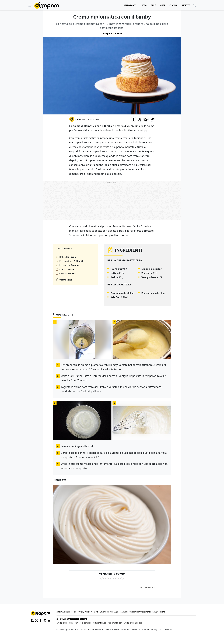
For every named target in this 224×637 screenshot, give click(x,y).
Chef (162, 5)
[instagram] (49, 620)
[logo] (46, 5)
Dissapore (107, 33)
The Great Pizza (115, 623)
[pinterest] (45, 620)
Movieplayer (74, 623)
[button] (133, 119)
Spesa (143, 5)
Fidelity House (99, 623)
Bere (153, 5)
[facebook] (40, 620)
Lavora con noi (106, 612)
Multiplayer (62, 623)
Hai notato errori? (147, 587)
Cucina (173, 5)
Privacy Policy (84, 612)
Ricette (186, 5)
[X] (36, 620)
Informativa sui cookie (66, 612)
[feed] (32, 620)
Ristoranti (130, 5)
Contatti (94, 612)
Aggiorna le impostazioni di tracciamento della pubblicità (139, 612)
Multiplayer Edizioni (133, 623)
